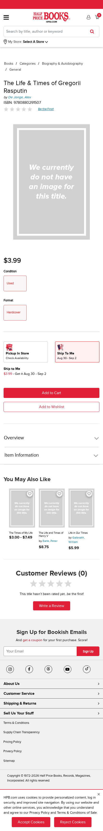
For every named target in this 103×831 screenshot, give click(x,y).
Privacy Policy (12, 751)
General (15, 70)
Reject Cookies (73, 822)
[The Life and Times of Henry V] (52, 508)
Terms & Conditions (16, 723)
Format (8, 300)
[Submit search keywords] (93, 31)
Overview (14, 438)
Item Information (22, 455)
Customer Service (19, 693)
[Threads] (48, 669)
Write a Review (51, 605)
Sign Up (88, 651)
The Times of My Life (21, 532)
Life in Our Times (78, 532)
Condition (10, 271)
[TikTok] (87, 669)
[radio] (26, 351)
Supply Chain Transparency (21, 732)
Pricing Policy (12, 742)
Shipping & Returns (20, 703)
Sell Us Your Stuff (19, 713)
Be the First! (46, 109)
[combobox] (51, 31)
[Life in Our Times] (81, 508)
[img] (18, 109)
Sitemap (9, 761)
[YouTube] (67, 669)
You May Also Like (27, 479)
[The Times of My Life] (22, 508)
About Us (12, 683)
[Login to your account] (88, 17)
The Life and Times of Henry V (51, 534)
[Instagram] (10, 669)
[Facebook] (29, 669)
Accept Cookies (31, 822)
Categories (28, 64)
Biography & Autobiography (62, 64)
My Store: (14, 42)
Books (8, 64)
